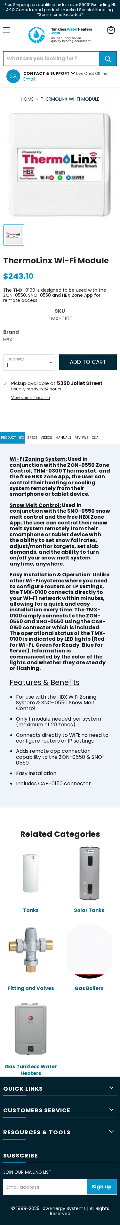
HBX (7, 339)
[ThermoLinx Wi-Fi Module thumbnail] (14, 235)
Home (27, 99)
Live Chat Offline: (92, 73)
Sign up (102, 1186)
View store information (30, 397)
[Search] (107, 59)
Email (29, 79)
